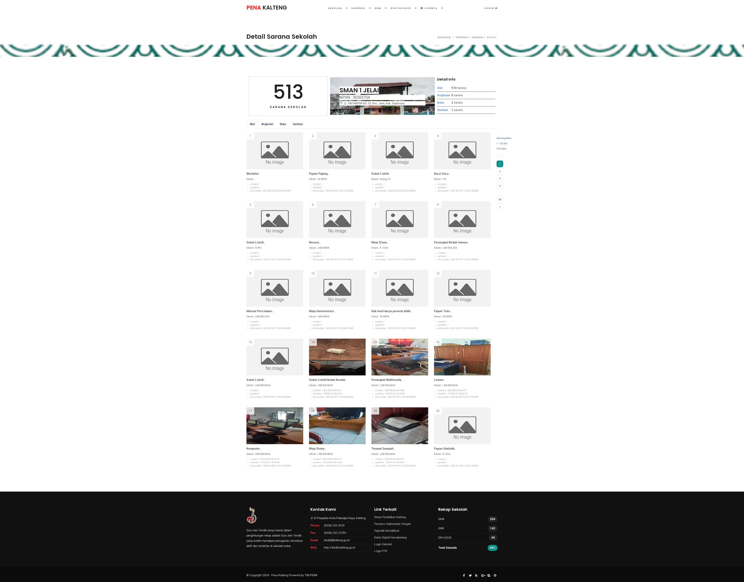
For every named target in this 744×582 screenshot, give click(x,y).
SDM (378, 8)
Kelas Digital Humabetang (390, 537)
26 (500, 199)
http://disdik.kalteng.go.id (339, 547)
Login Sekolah (383, 544)
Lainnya (430, 8)
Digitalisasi (401, 8)
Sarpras (358, 8)
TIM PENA (311, 575)
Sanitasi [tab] (298, 124)
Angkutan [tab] (267, 124)
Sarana (477, 37)
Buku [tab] (283, 124)
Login (489, 8)
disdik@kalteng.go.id (337, 540)
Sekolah (335, 8)
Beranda (444, 37)
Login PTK (380, 551)
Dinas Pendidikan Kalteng (390, 517)
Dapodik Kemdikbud (386, 530)
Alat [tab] (252, 124)
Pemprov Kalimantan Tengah (392, 524)
